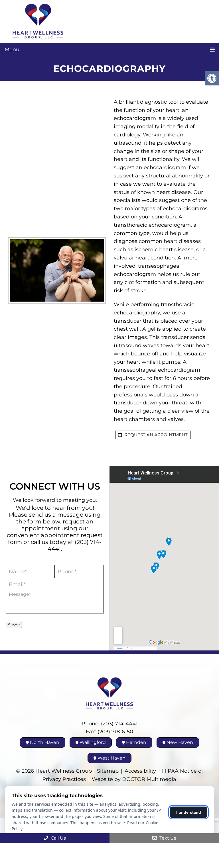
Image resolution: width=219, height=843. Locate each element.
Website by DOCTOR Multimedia (134, 779)
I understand (188, 812)
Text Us (167, 838)
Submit (14, 625)
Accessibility (140, 771)
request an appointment (155, 434)
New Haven (179, 742)
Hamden (135, 742)
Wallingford (92, 742)
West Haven (110, 758)
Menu (12, 49)
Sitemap (108, 771)
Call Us (58, 838)
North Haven (44, 742)
